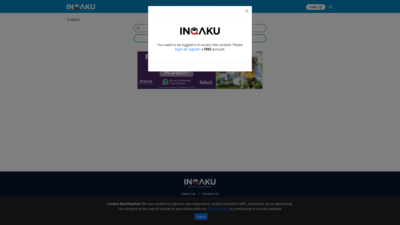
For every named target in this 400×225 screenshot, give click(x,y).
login (179, 49)
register (194, 49)
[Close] (247, 11)
